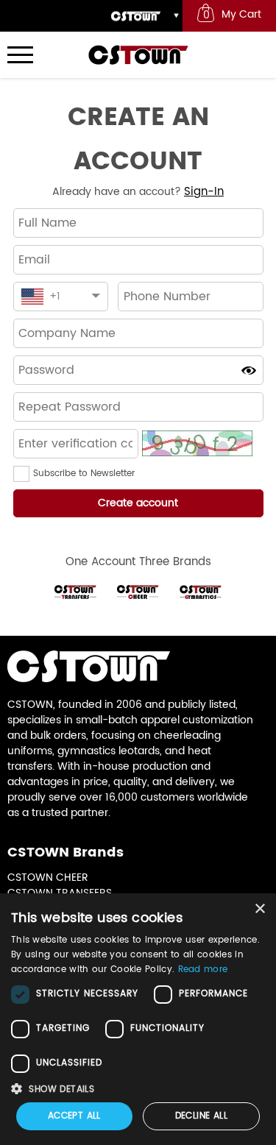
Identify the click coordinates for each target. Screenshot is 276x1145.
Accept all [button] (74, 1116)
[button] (23, 474)
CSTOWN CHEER (47, 877)
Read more (203, 969)
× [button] (259, 909)
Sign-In (204, 191)
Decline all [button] (201, 1116)
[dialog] (138, 1019)
